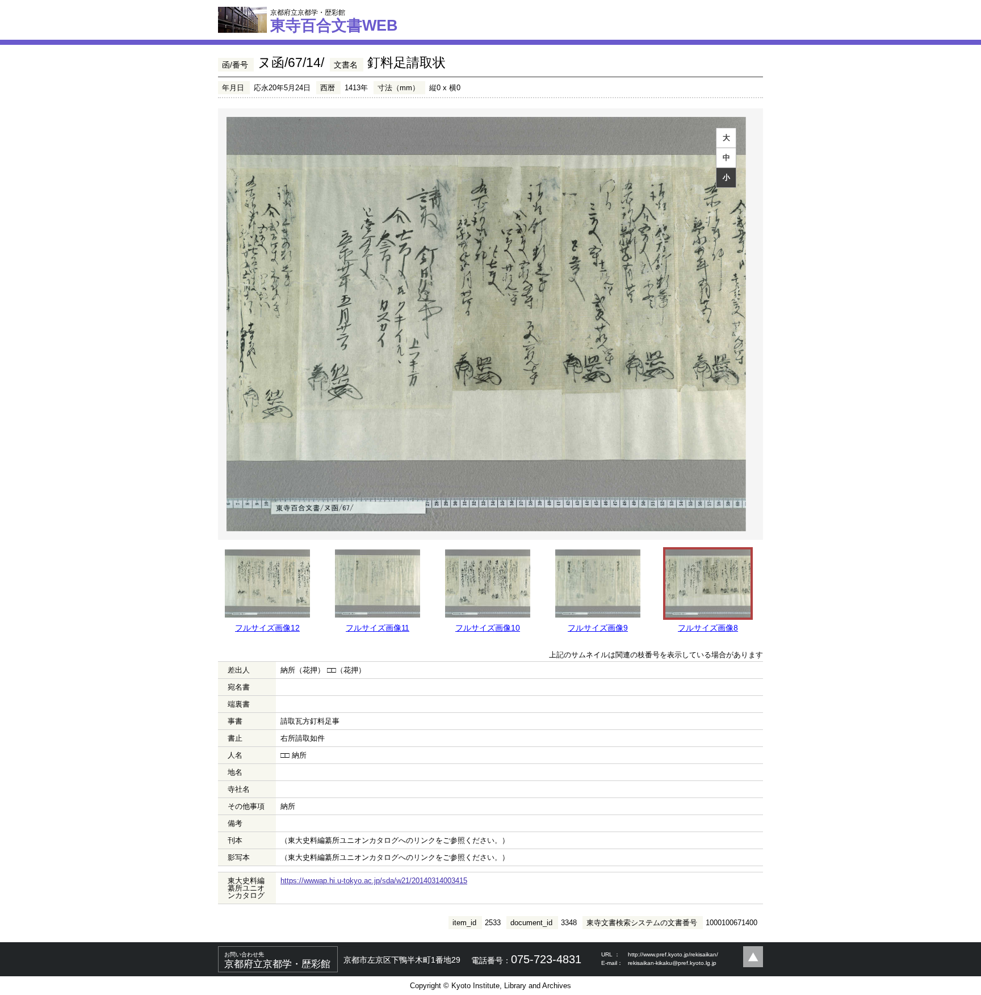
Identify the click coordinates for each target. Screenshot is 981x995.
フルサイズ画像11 (377, 627)
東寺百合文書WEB (334, 21)
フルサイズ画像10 (487, 627)
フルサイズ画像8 (708, 627)
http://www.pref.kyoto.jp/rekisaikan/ (673, 954)
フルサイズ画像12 (267, 627)
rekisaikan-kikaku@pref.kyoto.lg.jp (672, 963)
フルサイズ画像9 (598, 627)
